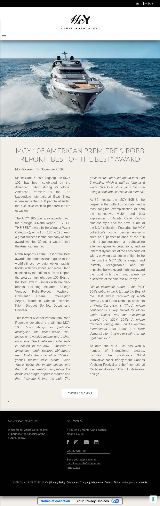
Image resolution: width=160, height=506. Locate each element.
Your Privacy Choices (92, 501)
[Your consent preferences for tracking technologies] (153, 499)
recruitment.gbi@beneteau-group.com (84, 465)
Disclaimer (73, 482)
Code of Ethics (112, 482)
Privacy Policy (57, 482)
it (142, 3)
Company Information (91, 482)
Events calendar (80, 393)
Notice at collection (55, 501)
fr (146, 3)
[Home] (80, 22)
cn (151, 3)
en (137, 3)
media (141, 482)
